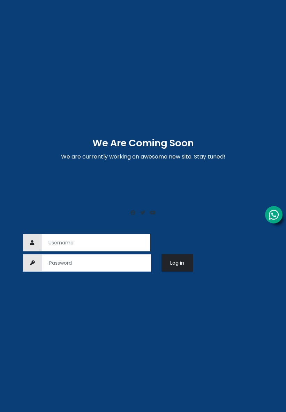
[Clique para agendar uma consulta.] (274, 214)
